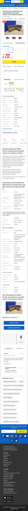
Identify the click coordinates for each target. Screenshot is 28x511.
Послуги (5, 480)
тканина (16, 279)
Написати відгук (14, 322)
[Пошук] (21, 1)
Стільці (21, 381)
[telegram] (25, 436)
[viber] (16, 436)
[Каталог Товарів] (2, 1)
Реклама (5, 466)
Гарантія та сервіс (7, 478)
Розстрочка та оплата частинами (11, 473)
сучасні (16, 206)
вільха (15, 245)
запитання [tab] (19, 348)
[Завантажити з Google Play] (8, 501)
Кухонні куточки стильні (10, 409)
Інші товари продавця (19, 79)
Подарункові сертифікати (9, 482)
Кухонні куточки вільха (9, 405)
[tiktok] (20, 436)
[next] (25, 133)
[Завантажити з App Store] (8, 497)
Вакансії (5, 460)
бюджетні (16, 205)
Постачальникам (7, 462)
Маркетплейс (6, 464)
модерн (16, 261)
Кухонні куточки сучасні (9, 417)
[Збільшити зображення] (23, 22)
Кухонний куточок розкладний (11, 421)
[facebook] (3, 436)
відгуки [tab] (7, 348)
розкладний (17, 203)
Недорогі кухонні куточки (10, 381)
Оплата (5, 471)
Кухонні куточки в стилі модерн (11, 393)
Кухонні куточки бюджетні (10, 413)
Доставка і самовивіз (8, 474)
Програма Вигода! (7, 484)
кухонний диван (18, 230)
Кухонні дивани (7, 397)
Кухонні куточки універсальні (11, 401)
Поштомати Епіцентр (8, 485)
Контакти (5, 458)
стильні (21, 205)
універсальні (17, 269)
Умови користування (8, 491)
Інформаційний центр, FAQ (9, 448)
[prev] (21, 133)
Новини (5, 456)
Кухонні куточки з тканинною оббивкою (13, 385)
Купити (14, 61)
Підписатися (22, 431)
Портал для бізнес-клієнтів (10, 493)
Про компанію (6, 455)
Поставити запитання (14, 327)
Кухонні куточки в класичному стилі (12, 389)
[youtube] (7, 436)
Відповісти (8, 363)
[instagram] (12, 436)
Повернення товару (8, 476)
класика (16, 259)
